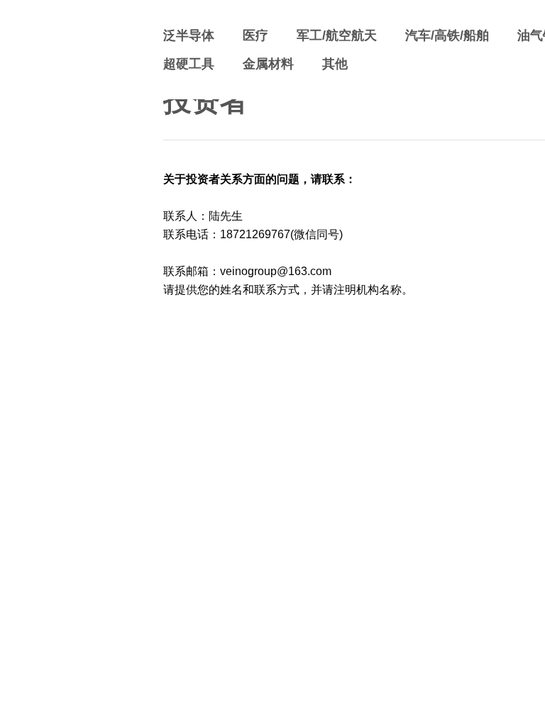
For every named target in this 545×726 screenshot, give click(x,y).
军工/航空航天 (337, 35)
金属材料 (268, 64)
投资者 (205, 100)
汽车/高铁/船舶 (447, 35)
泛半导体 (188, 35)
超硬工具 (188, 64)
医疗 (255, 35)
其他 (335, 64)
